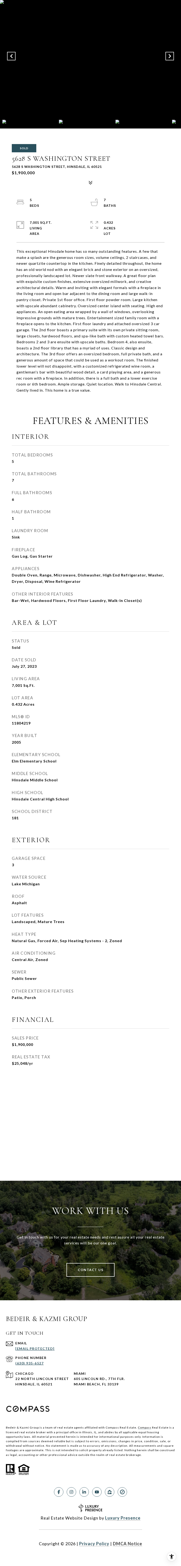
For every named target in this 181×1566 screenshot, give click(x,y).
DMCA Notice (127, 1543)
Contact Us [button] (90, 1270)
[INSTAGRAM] (71, 1492)
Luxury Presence (122, 1517)
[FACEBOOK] (58, 1492)
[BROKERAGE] (122, 1492)
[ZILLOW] (109, 1492)
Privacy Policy (94, 1543)
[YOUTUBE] (97, 1492)
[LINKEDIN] (84, 1492)
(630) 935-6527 (29, 1363)
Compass (144, 1427)
